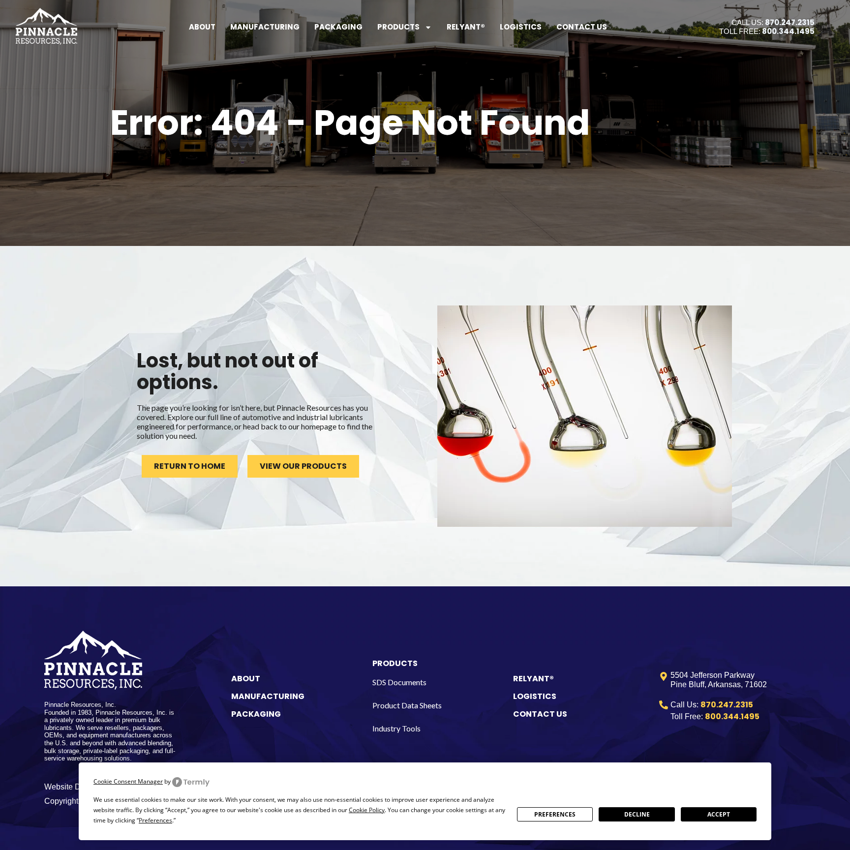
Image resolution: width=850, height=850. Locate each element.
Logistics (521, 27)
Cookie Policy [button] (367, 810)
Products (398, 27)
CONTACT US (540, 714)
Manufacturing (265, 27)
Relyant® (466, 27)
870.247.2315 (790, 22)
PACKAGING (256, 714)
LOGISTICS (534, 696)
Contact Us (581, 27)
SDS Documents (399, 682)
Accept (718, 814)
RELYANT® (533, 678)
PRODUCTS (395, 663)
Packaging (338, 27)
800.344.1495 (788, 31)
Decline (637, 814)
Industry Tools (396, 728)
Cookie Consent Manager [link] (128, 781)
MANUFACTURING (267, 696)
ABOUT (245, 678)
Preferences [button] (155, 820)
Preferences (555, 814)
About (202, 27)
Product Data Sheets (407, 705)
